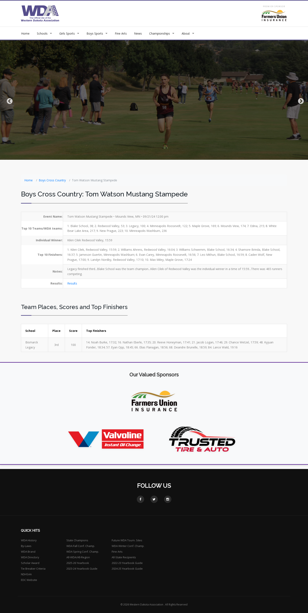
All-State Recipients (124, 557)
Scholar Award (30, 563)
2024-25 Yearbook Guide (127, 568)
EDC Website (29, 580)
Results (72, 283)
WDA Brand (28, 551)
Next (300, 100)
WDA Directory (30, 557)
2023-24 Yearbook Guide (81, 568)
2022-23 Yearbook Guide (127, 563)
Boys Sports (95, 33)
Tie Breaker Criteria (33, 568)
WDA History (29, 540)
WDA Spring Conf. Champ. (82, 551)
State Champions (77, 540)
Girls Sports (67, 33)
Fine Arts (121, 33)
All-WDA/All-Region (78, 557)
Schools (42, 33)
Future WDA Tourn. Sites (127, 540)
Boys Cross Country (52, 180)
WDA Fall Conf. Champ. (80, 546)
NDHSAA (26, 574)
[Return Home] (40, 13)
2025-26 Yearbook (77, 563)
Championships (159, 33)
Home (25, 33)
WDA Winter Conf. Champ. (128, 546)
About (186, 33)
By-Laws (26, 546)
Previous (8, 100)
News (138, 33)
